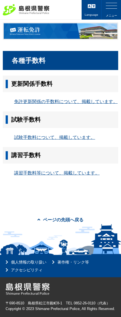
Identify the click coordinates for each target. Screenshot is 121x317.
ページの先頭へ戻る (63, 219)
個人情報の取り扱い (28, 262)
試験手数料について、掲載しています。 (54, 137)
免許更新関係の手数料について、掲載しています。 (66, 101)
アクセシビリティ (26, 270)
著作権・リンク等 (73, 262)
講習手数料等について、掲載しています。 (57, 173)
